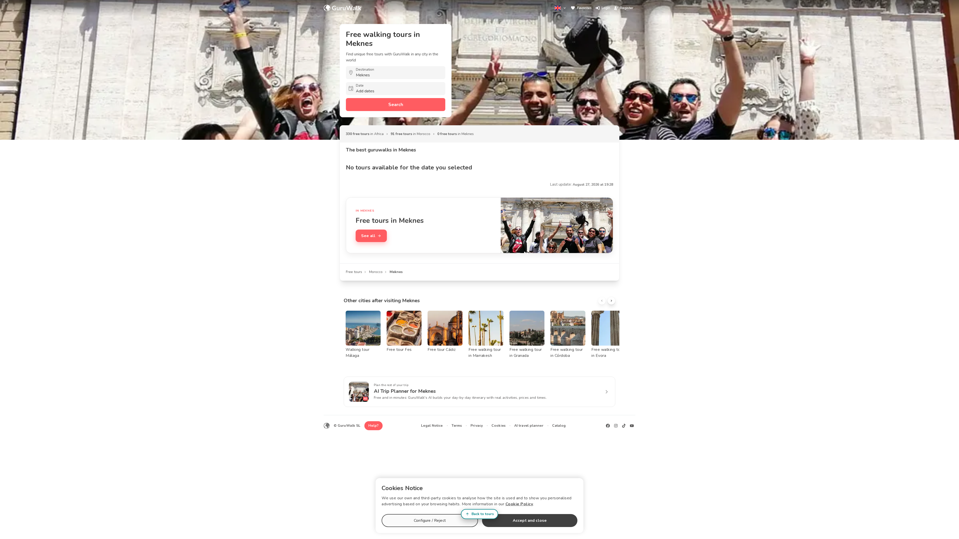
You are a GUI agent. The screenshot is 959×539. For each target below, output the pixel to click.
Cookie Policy (519, 504)
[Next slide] (611, 301)
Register (626, 7)
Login (606, 7)
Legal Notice (432, 425)
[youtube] (631, 425)
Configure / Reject (430, 520)
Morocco (376, 272)
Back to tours (483, 514)
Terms (457, 425)
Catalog (559, 425)
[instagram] (615, 425)
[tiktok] (623, 425)
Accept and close (530, 520)
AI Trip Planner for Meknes (405, 391)
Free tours (354, 272)
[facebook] (607, 425)
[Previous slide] (602, 301)
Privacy (477, 425)
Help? (373, 425)
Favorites (584, 7)
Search (395, 105)
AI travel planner (528, 425)
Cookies (498, 425)
